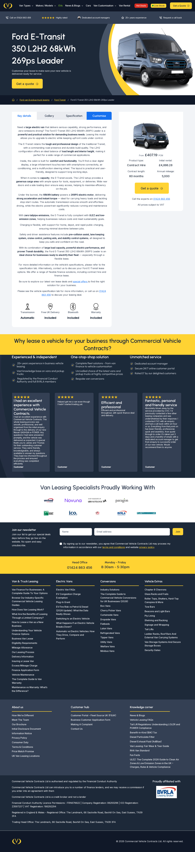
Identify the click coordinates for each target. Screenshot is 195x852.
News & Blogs (72, 5)
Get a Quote (179, 5)
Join (178, 531)
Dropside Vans (108, 619)
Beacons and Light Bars (157, 611)
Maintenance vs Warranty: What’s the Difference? (29, 689)
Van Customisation (103, 5)
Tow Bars (150, 606)
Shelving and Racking (156, 620)
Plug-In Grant (63, 602)
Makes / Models (44, 5)
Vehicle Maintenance (23, 674)
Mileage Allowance (22, 647)
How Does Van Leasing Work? (28, 609)
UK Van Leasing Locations (26, 755)
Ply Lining (150, 615)
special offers (80, 281)
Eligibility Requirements (24, 643)
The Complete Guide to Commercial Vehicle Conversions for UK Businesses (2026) (118, 598)
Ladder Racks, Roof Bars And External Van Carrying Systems (161, 635)
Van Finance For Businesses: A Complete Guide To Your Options (30, 591)
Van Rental (124, 5)
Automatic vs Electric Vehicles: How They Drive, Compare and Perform (75, 635)
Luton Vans (106, 628)
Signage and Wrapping (157, 624)
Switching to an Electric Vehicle (73, 618)
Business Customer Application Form (90, 719)
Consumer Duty (20, 742)
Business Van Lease (22, 638)
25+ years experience (135, 17)
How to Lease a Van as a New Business (27, 624)
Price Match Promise (23, 751)
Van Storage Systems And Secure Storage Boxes (163, 644)
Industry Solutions (109, 589)
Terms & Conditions (22, 747)
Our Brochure (19, 724)
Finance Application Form (25, 670)
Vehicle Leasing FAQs (141, 719)
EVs (61, 5)
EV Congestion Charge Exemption (68, 596)
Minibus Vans (107, 651)
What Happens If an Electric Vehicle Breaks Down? (75, 625)
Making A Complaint (82, 724)
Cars (88, 5)
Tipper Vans (106, 637)
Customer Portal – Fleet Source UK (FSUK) (93, 715)
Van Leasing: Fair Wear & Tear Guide (149, 746)
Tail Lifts (149, 629)
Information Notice (22, 733)
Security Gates (152, 650)
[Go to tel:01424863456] (21, 18)
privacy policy (146, 547)
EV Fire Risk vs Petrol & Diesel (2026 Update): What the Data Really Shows (72, 610)
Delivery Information (23, 656)
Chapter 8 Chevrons (155, 589)
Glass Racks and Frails (156, 594)
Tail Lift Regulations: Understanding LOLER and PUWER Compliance (155, 726)
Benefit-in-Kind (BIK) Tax (143, 732)
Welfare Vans (107, 646)
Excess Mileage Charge (24, 665)
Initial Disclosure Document (26, 728)
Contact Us (77, 728)
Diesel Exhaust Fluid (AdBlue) (146, 741)
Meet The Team (20, 719)
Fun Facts (135, 755)
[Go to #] (172, 18)
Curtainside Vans (109, 614)
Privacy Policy (19, 737)
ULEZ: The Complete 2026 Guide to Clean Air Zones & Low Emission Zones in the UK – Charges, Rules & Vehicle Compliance (154, 763)
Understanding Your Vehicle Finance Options (27, 632)
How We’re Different (23, 715)
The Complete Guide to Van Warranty (27, 681)
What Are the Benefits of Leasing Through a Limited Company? (29, 616)
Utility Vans (106, 642)
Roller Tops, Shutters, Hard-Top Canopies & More (162, 600)
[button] (31, 5)
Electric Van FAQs (65, 589)
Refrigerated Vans (110, 633)
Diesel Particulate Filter (142, 737)
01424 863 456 (161, 198)
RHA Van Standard (139, 750)
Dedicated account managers (96, 17)
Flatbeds (105, 623)
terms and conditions (113, 547)
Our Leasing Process (23, 652)
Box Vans (105, 605)
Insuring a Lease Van (23, 661)
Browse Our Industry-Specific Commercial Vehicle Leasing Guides (28, 601)
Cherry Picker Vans (110, 610)
